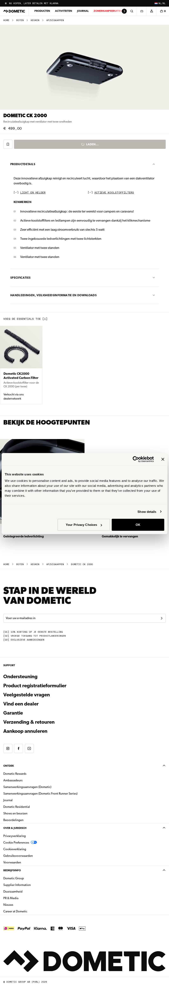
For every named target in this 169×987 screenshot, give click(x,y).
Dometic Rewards (14, 774)
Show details (146, 511)
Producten (42, 10)
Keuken (35, 20)
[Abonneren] (161, 618)
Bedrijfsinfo (12, 870)
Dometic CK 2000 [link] (82, 564)
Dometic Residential (29, 807)
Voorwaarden (12, 862)
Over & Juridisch (14, 827)
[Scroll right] (124, 11)
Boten (20, 20)
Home (6, 20)
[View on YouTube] (29, 748)
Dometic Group (26, 878)
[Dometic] (14, 11)
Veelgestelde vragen (26, 695)
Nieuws (21, 905)
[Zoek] (132, 11)
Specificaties (20, 277)
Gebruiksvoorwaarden (18, 856)
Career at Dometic (28, 911)
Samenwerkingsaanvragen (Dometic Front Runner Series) (40, 793)
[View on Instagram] (7, 748)
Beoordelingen (13, 820)
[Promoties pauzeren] (5, 3)
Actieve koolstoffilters (114, 192)
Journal (83, 10)
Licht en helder (33, 192)
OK (138, 524)
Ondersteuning (20, 676)
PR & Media (23, 898)
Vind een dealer (21, 704)
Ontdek (8, 765)
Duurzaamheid (12, 891)
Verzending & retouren (29, 722)
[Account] (151, 11)
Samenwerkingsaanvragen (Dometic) (27, 787)
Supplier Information (17, 885)
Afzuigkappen (55, 20)
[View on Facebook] (18, 748)
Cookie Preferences (16, 842)
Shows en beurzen (15, 813)
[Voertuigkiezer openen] (142, 11)
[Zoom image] (84, 67)
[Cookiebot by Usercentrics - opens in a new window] (136, 459)
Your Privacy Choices (81, 524)
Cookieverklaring (14, 849)
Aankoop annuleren (25, 731)
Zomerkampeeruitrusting (112, 10)
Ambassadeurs (12, 780)
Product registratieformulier (34, 686)
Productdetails (22, 164)
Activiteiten (63, 10)
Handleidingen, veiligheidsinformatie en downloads (53, 295)
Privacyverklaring (14, 836)
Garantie (13, 713)
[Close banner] (162, 459)
